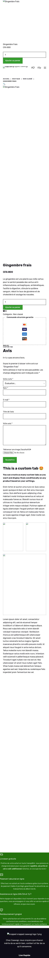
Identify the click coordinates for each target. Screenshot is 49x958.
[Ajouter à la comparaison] (6, 311)
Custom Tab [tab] (8, 347)
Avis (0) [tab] (6, 345)
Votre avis (7, 423)
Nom (5, 388)
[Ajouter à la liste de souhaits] (4, 311)
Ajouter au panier (12, 307)
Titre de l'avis (8, 412)
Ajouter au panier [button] (12, 61)
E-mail (6, 400)
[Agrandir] (20, 525)
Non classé (18, 314)
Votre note (8, 379)
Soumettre (9, 460)
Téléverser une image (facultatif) (16, 449)
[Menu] (45, 68)
